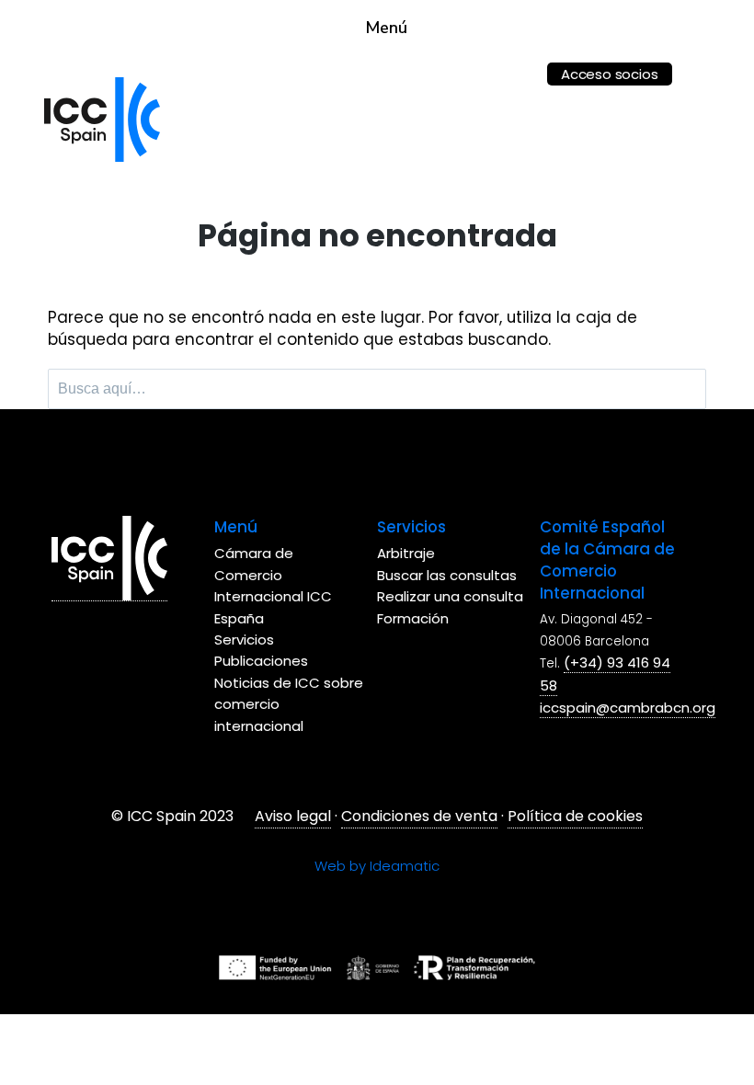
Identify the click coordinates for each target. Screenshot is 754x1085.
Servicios (244, 639)
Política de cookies (575, 816)
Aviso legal (293, 816)
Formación (413, 618)
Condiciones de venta (419, 816)
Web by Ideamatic (377, 865)
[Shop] (514, 62)
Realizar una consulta (450, 596)
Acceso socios (609, 74)
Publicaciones (261, 660)
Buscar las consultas (447, 575)
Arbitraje (406, 553)
